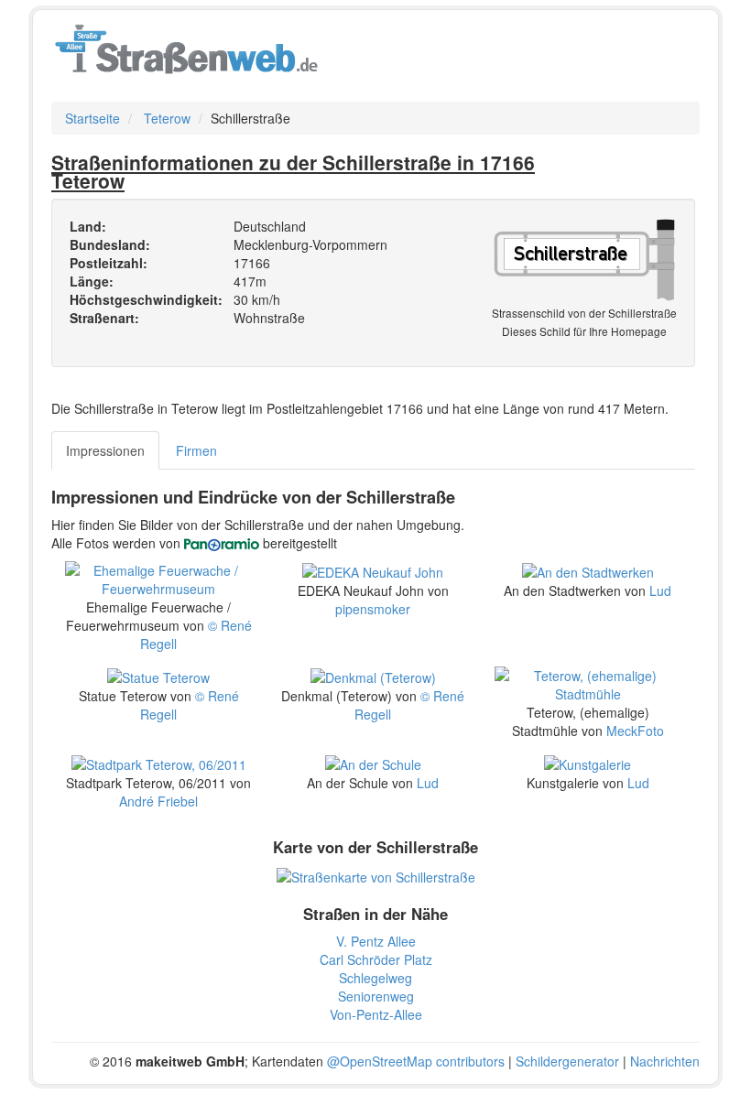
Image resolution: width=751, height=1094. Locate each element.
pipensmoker (372, 609)
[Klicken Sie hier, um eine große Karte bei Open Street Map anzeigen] (376, 874)
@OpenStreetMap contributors (416, 1061)
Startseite (92, 118)
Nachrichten (665, 1061)
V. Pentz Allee (376, 941)
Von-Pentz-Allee (376, 1014)
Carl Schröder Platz (376, 959)
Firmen (196, 450)
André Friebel (158, 801)
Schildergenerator (567, 1061)
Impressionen (105, 450)
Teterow (167, 118)
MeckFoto (635, 730)
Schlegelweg (375, 978)
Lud (660, 590)
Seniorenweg (376, 996)
